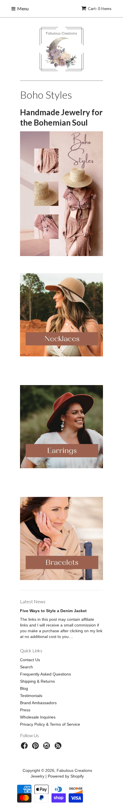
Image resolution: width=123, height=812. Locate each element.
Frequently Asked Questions (45, 674)
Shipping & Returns (37, 681)
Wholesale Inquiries (37, 717)
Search (26, 667)
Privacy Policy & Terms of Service (50, 724)
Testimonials (31, 695)
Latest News (32, 601)
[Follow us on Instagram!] (47, 747)
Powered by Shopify (66, 776)
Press (25, 710)
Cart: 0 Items (100, 8)
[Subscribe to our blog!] (59, 747)
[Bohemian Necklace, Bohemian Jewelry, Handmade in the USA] (61, 314)
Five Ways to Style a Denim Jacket (53, 610)
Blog (24, 688)
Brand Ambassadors (38, 702)
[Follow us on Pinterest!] (36, 747)
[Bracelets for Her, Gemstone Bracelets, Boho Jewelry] (61, 578)
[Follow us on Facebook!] (25, 747)
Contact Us (30, 659)
